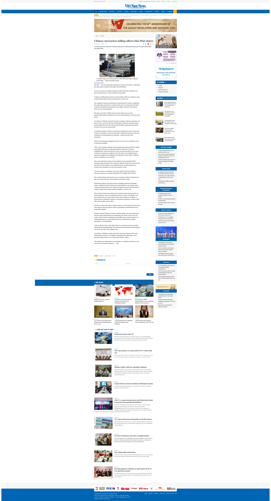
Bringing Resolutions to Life (107, 15)
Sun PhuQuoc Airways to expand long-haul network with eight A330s (166, 254)
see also (99, 282)
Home (97, 36)
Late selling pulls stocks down (125, 452)
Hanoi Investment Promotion (132, 15)
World (163, 11)
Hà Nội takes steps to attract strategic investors (166, 203)
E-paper (160, 82)
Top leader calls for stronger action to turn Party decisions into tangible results (166, 161)
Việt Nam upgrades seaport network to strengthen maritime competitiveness (166, 267)
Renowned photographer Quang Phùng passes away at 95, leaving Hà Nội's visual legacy (170, 104)
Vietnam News (108, 255)
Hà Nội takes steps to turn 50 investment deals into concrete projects (165, 195)
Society (126, 11)
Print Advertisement (163, 89)
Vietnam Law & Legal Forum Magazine (147, 1)
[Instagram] (150, 44)
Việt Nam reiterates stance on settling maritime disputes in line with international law (166, 272)
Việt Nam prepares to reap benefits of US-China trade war (133, 351)
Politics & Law (103, 11)
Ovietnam (163, 1)
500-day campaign (115, 16)
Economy (112, 11)
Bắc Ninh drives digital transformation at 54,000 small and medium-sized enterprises (144, 301)
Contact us (162, 493)
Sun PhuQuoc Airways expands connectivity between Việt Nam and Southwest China (166, 244)
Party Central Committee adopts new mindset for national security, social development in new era (166, 155)
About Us (169, 1)
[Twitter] (145, 44)
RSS (176, 493)
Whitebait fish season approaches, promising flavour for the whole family (166, 295)
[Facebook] (143, 44)
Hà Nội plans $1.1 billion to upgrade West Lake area (166, 181)
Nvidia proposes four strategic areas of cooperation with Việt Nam (144, 321)
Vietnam (101, 255)
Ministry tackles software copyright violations (130, 367)
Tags (96, 255)
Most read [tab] (171, 98)
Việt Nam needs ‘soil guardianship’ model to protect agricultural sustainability (169, 114)
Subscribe (160, 87)
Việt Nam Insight (97, 16)
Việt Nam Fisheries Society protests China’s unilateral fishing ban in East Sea (166, 278)
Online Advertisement (163, 91)
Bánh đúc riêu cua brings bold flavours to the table (165, 305)
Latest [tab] (160, 98)
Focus (96, 15)
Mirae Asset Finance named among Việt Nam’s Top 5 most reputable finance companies (166, 249)
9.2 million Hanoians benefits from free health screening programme (166, 172)
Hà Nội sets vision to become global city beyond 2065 (166, 221)
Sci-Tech (119, 11)
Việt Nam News (135, 6)
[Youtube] (148, 44)
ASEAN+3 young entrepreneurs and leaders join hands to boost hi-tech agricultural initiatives (133, 401)
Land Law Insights (144, 15)
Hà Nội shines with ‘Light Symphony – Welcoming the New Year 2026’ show (166, 177)
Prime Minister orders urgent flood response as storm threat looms (170, 139)
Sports (141, 11)
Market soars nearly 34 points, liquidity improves (102, 300)
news (114, 255)
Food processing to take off (123, 334)
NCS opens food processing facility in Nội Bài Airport (133, 419)
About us (156, 493)
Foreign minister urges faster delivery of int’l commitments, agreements (170, 122)
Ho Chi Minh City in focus (164, 15)
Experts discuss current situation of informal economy (133, 384)
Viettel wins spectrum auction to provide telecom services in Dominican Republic (123, 301)
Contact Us (174, 1)
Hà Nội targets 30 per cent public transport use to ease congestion (165, 217)
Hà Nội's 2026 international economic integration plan (166, 199)
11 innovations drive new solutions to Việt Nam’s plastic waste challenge (123, 322)
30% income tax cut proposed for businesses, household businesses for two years (103, 322)
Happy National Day (127, 16)
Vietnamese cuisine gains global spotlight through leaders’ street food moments (166, 301)
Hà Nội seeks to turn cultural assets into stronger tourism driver (166, 214)
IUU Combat (106, 16)
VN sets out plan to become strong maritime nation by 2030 (166, 151)
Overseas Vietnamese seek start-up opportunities (131, 436)
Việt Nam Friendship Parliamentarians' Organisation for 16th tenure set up (169, 131)
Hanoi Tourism (154, 15)
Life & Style (134, 11)
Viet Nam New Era (119, 15)
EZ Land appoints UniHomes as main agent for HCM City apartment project (132, 470)
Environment (149, 11)
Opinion (157, 11)
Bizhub (158, 1)
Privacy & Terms (170, 493)
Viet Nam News (99, 83)
